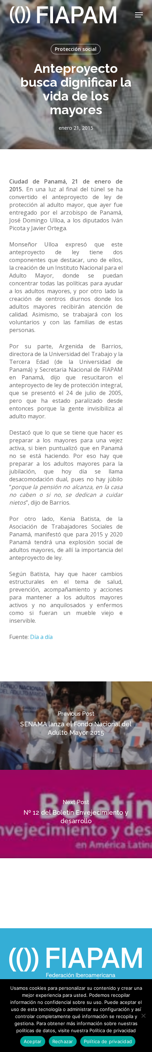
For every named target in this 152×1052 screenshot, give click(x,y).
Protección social (76, 49)
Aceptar (33, 1041)
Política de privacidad (108, 1041)
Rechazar (62, 1041)
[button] (139, 14)
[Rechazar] (143, 1015)
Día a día (41, 637)
